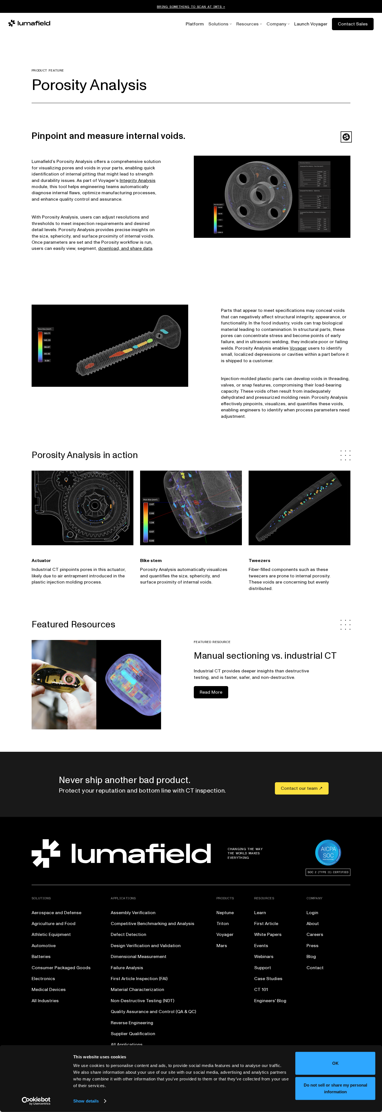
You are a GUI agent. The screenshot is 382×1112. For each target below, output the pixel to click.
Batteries (41, 957)
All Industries (45, 1001)
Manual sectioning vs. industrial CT (265, 656)
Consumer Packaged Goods (61, 968)
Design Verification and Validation (146, 946)
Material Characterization (137, 990)
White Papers (268, 934)
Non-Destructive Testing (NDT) (142, 1001)
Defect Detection (128, 934)
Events (261, 946)
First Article (266, 924)
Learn (260, 913)
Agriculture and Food (54, 924)
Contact (315, 968)
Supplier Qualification (133, 1034)
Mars (221, 946)
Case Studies (268, 979)
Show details (86, 1101)
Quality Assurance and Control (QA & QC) (153, 1012)
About (312, 924)
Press (312, 946)
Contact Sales (353, 24)
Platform (195, 24)
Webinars (263, 957)
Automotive (44, 946)
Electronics (43, 979)
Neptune (225, 913)
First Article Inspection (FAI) (139, 979)
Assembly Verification (133, 913)
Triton (222, 924)
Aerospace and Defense (56, 913)
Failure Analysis (127, 968)
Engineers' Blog (270, 1001)
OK (335, 1063)
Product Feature (48, 70)
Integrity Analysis (137, 180)
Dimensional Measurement (138, 957)
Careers (314, 934)
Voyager (298, 348)
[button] (218, 24)
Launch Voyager (310, 24)
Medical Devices (49, 990)
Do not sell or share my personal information (335, 1088)
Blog (311, 957)
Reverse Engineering (132, 1023)
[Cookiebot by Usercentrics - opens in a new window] (36, 1101)
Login (312, 913)
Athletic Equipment (51, 934)
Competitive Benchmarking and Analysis (152, 924)
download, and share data (125, 248)
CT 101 (261, 990)
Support (262, 968)
